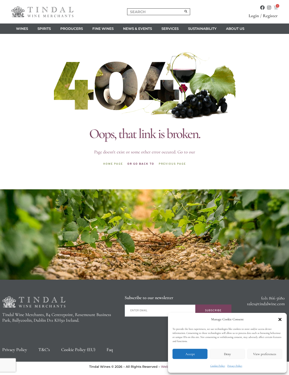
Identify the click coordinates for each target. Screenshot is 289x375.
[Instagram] (269, 7)
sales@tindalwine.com (266, 304)
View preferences (264, 354)
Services (170, 28)
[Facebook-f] (262, 7)
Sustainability (202, 28)
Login (254, 16)
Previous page (172, 164)
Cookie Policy (217, 365)
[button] (280, 319)
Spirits (44, 28)
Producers (71, 28)
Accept (190, 354)
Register (270, 16)
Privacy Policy (234, 365)
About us (235, 28)
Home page (113, 164)
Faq (110, 349)
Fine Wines (103, 28)
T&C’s (44, 349)
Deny (227, 354)
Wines (22, 28)
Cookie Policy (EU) (78, 349)
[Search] (186, 12)
